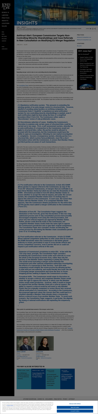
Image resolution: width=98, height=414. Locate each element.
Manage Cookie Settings (75, 403)
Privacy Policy (10, 405)
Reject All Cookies (75, 407)
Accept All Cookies (75, 411)
